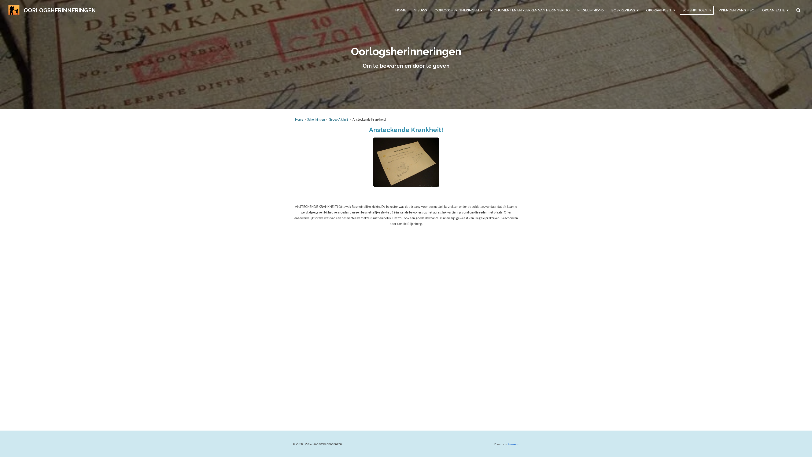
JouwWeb (513, 443)
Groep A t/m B (338, 119)
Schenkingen (316, 119)
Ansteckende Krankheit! (369, 119)
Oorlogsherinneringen (60, 10)
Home (299, 119)
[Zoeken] (798, 10)
